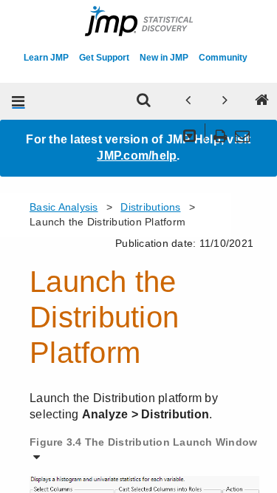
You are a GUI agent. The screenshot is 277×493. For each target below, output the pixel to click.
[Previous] (187, 101)
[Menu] (18, 101)
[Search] (143, 101)
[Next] (224, 101)
